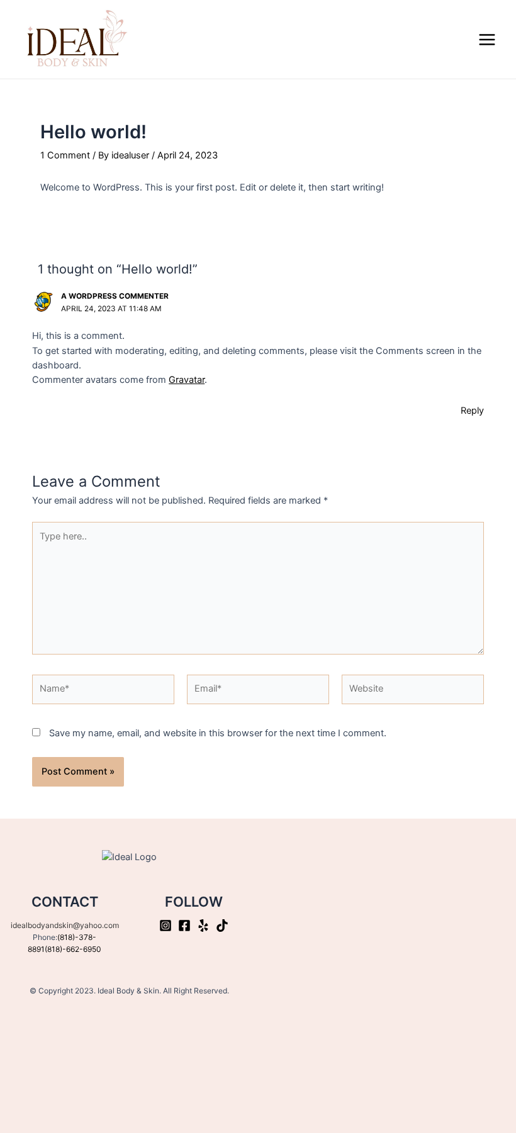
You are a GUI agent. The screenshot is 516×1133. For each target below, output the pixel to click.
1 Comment (65, 155)
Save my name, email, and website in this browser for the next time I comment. (217, 733)
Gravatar (187, 379)
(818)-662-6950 (73, 949)
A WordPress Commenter (115, 296)
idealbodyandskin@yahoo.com (65, 925)
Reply (472, 410)
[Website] (413, 691)
